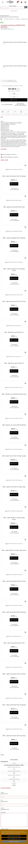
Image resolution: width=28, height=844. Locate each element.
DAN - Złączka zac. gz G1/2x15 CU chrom (14, 301)
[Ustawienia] (21, 2)
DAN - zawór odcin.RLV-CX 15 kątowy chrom (14, 269)
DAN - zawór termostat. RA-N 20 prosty (14, 581)
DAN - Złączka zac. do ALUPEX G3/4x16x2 (14, 425)
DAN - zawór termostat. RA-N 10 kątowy (14, 176)
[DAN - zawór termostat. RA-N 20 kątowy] (14, 605)
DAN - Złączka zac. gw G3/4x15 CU (14, 332)
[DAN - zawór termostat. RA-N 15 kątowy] (14, 698)
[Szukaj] (25, 7)
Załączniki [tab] (8, 113)
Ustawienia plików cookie (14, 841)
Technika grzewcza (9, 19)
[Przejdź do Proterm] (1, 19)
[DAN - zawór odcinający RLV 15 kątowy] (14, 231)
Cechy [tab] (21, 113)
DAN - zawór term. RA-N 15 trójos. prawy (14, 456)
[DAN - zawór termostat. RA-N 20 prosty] (14, 574)
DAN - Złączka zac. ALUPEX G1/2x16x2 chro (14, 394)
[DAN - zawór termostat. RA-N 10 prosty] (14, 729)
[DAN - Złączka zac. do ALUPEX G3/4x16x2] (14, 418)
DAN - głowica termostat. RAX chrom (14, 207)
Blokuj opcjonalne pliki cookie (14, 838)
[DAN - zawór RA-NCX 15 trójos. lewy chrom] (14, 543)
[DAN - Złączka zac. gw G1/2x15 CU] (14, 356)
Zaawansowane (14, 10)
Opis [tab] (3, 113)
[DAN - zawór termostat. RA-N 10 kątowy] (14, 169)
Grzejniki (17, 19)
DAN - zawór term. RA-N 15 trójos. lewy (14, 487)
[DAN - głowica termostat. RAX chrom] (14, 200)
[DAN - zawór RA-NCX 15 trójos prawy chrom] (14, 511)
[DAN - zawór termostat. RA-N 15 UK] (14, 636)
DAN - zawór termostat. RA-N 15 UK (14, 643)
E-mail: (4, 793)
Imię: (4, 801)
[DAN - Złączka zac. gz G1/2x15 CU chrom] (14, 294)
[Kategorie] (25, 2)
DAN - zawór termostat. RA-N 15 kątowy (14, 705)
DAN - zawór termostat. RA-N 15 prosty (14, 674)
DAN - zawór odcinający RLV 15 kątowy (14, 238)
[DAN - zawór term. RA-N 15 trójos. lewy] (14, 480)
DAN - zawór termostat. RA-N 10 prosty (14, 735)
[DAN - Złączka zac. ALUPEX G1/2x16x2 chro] (14, 387)
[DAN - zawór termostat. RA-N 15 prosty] (14, 667)
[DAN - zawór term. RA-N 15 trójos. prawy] (14, 449)
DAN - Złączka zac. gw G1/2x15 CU (14, 363)
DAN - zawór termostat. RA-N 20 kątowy (14, 612)
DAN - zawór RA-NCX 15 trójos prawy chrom (14, 518)
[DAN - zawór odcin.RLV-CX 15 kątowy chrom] (14, 262)
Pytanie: (5, 808)
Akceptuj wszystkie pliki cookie (14, 836)
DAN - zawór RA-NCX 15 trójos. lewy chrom (14, 550)
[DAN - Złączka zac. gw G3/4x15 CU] (14, 325)
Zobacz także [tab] (15, 113)
